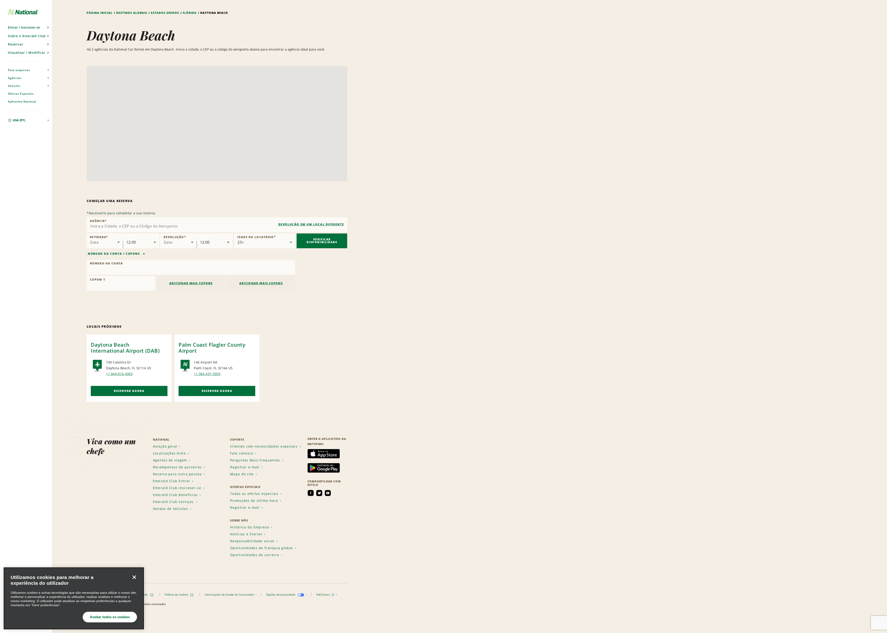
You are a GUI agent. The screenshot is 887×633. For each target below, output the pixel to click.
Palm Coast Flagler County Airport (212, 348)
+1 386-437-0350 (207, 374)
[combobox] (217, 224)
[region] (74, 598)
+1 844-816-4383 (119, 374)
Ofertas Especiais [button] (21, 94)
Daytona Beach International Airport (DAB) (125, 348)
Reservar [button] (15, 44)
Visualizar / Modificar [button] (26, 52)
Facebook (310, 493)
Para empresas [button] (19, 70)
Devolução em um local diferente (311, 224)
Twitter (319, 493)
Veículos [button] (14, 86)
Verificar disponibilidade (322, 240)
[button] (26, 27)
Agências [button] (14, 78)
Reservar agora (129, 391)
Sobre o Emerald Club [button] (27, 36)
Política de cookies (177, 595)
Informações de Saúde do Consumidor (230, 595)
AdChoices (323, 595)
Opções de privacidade (281, 595)
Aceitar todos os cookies (110, 617)
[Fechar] (134, 577)
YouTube (328, 493)
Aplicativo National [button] (22, 101)
